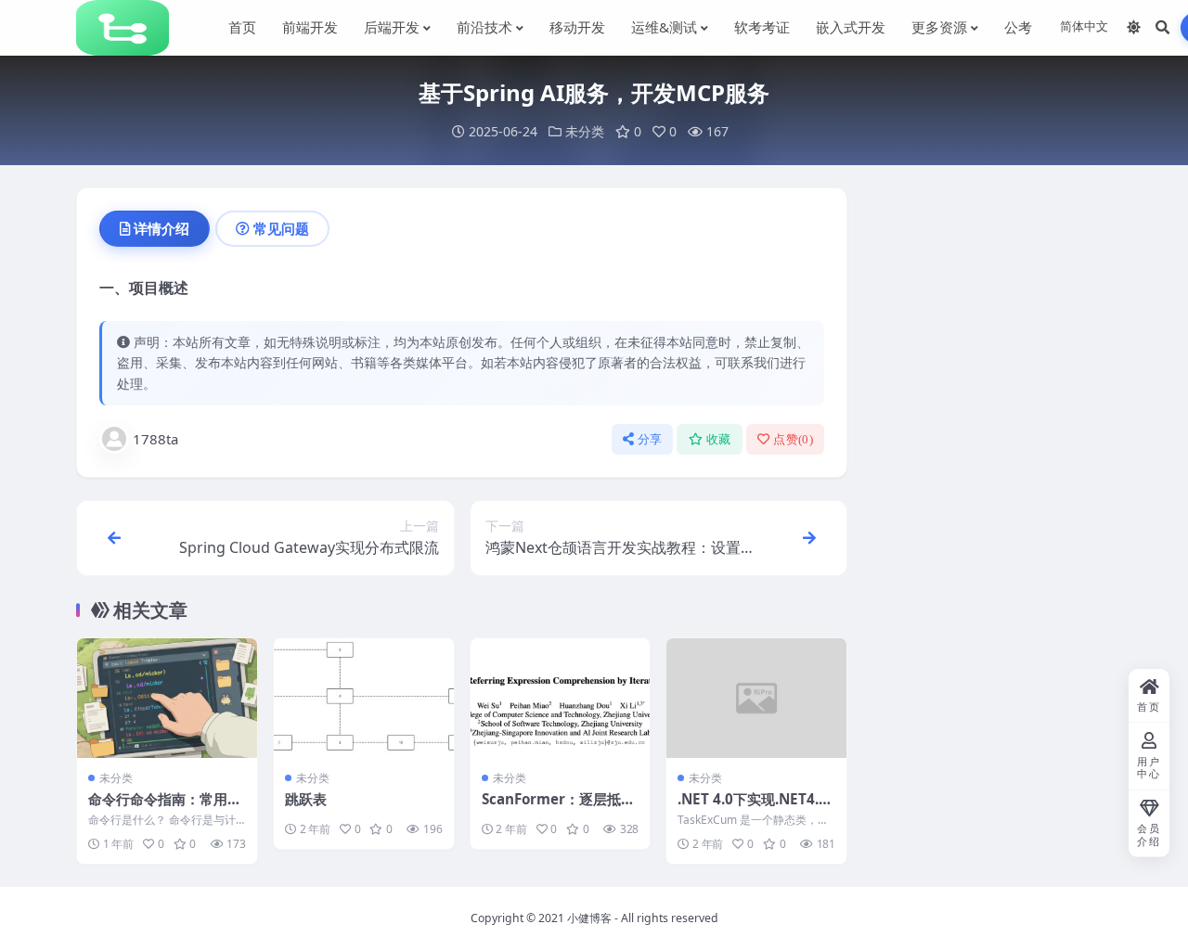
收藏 (718, 439)
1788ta (155, 439)
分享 (650, 439)
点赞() (793, 439)
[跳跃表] (364, 698)
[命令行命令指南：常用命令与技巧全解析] (167, 698)
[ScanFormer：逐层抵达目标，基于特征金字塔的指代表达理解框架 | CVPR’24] (561, 698)
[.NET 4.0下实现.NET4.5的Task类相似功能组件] (756, 698)
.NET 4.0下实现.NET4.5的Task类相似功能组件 (752, 808)
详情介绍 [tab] (161, 228)
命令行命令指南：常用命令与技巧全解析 (164, 808)
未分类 (584, 131)
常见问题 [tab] (281, 228)
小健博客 (589, 918)
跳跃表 (306, 799)
